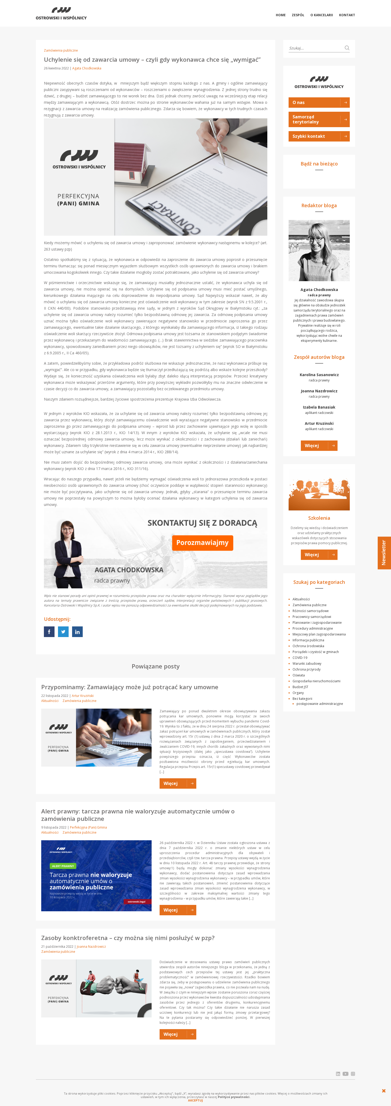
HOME (281, 15)
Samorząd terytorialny (306, 119)
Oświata (299, 675)
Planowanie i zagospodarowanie (317, 622)
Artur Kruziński (83, 695)
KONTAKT (347, 15)
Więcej (312, 445)
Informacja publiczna (308, 640)
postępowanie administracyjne (320, 703)
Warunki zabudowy (307, 663)
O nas (299, 102)
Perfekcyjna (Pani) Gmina (88, 827)
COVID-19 (300, 657)
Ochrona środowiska (308, 646)
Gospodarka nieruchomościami (316, 681)
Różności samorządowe (311, 611)
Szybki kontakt (309, 136)
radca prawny (319, 377)
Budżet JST (300, 687)
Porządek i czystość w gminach (316, 652)
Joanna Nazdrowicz (91, 946)
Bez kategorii (302, 698)
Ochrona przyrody (307, 669)
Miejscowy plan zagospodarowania (319, 634)
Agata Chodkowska (86, 68)
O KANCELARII (321, 15)
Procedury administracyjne (313, 628)
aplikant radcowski (319, 410)
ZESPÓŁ (298, 15)
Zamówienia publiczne (61, 50)
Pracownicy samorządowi (312, 616)
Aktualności (50, 700)
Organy (298, 693)
